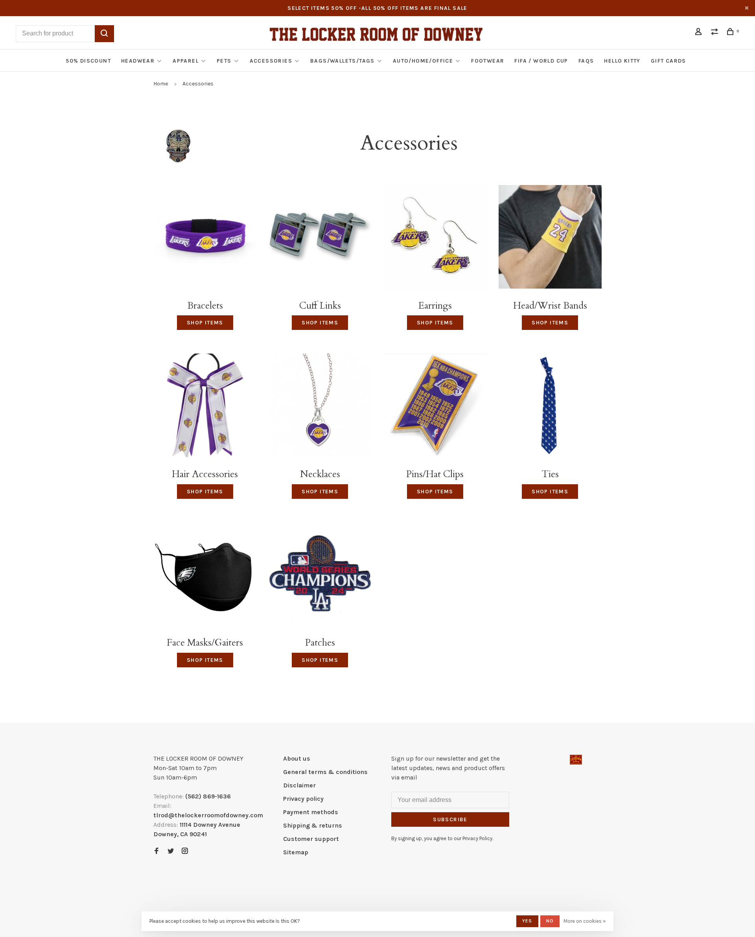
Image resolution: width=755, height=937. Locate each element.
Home (160, 83)
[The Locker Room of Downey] (576, 759)
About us (296, 758)
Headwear (138, 60)
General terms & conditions (325, 772)
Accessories (271, 60)
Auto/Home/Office (423, 60)
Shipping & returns (312, 825)
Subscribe (450, 819)
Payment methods (310, 812)
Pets (224, 60)
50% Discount (88, 60)
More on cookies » (584, 921)
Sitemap (295, 852)
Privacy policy (303, 798)
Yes (527, 921)
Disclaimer (299, 785)
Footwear (487, 60)
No (550, 921)
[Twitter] (171, 851)
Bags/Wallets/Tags (342, 60)
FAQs (586, 60)
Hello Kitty (622, 60)
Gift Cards (668, 60)
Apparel (186, 60)
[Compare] (715, 33)
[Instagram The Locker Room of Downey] (185, 851)
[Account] (699, 33)
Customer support (311, 839)
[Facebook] (156, 851)
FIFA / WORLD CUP (541, 60)
